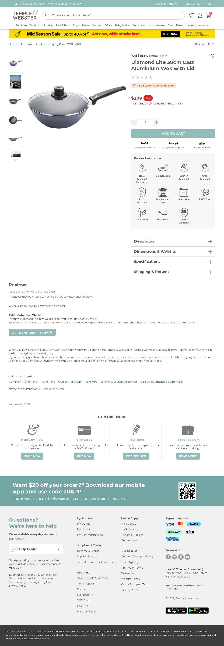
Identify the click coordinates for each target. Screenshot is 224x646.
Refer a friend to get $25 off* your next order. (47, 3)
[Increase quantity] (156, 122)
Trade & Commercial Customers (96, 562)
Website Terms (130, 578)
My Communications (90, 534)
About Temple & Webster (92, 578)
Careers (81, 589)
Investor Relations (88, 611)
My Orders (83, 529)
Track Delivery (191, 3)
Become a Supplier (88, 551)
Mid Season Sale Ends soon (156, 85)
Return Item (129, 540)
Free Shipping (129, 562)
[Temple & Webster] (25, 15)
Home (13, 44)
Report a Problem (132, 534)
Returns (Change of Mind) (137, 556)
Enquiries (82, 606)
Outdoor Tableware (70, 381)
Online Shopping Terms (135, 584)
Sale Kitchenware (54, 389)
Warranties (127, 573)
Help (208, 3)
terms (121, 498)
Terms (13, 578)
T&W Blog (83, 600)
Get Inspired (136, 456)
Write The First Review (32, 332)
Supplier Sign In (86, 556)
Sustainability (85, 594)
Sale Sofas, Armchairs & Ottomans (162, 381)
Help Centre (128, 523)
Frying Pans (58, 44)
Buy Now (84, 456)
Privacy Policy (17, 585)
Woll (134, 55)
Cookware (42, 44)
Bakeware (91, 381)
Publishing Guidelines (42, 291)
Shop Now (32, 456)
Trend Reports (85, 583)
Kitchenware (26, 44)
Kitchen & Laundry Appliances (119, 381)
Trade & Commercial (165, 3)
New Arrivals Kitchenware (24, 389)
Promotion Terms (132, 567)
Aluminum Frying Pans (23, 381)
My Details (83, 523)
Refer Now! (75, 3)
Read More (188, 456)
